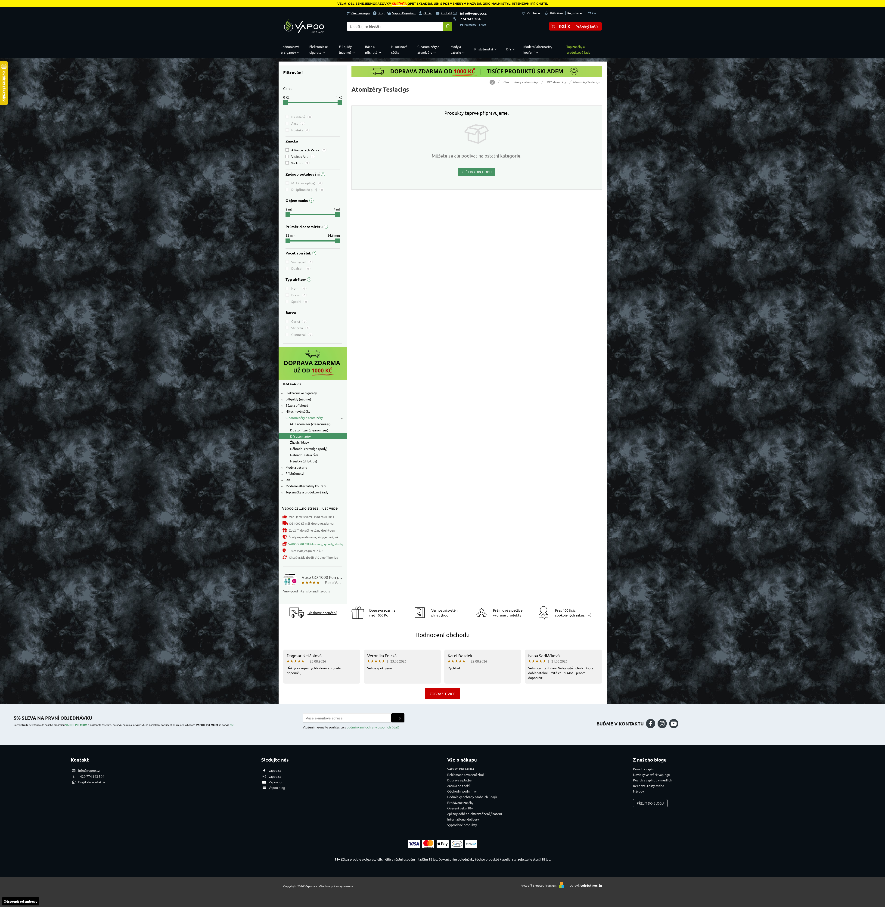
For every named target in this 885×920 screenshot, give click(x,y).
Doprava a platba (459, 780)
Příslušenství (295, 473)
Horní (298, 288)
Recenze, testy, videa (648, 786)
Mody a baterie (296, 467)
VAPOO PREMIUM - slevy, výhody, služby (315, 544)
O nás (427, 13)
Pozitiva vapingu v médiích (652, 780)
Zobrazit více (442, 693)
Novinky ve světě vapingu (651, 774)
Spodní (299, 301)
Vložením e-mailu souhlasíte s (351, 727)
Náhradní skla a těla (304, 455)
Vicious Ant (302, 156)
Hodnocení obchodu (442, 634)
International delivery (463, 819)
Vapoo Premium (404, 13)
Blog (381, 13)
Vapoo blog (277, 787)
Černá (298, 321)
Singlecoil (301, 262)
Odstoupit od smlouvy (20, 901)
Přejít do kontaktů (91, 782)
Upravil (586, 886)
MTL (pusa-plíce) (306, 183)
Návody (638, 791)
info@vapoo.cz (473, 13)
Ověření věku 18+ (460, 808)
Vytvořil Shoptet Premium (538, 886)
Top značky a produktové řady (307, 492)
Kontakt (446, 13)
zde (232, 725)
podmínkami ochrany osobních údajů (373, 727)
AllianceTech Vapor (308, 150)
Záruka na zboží (458, 786)
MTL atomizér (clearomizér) (310, 424)
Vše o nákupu (360, 13)
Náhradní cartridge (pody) (309, 448)
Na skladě (301, 117)
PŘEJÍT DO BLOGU (650, 803)
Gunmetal (301, 334)
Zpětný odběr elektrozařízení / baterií (474, 814)
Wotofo (299, 163)
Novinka (299, 130)
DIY (288, 479)
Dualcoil (300, 268)
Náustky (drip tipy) (303, 461)
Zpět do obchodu (477, 172)
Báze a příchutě (297, 405)
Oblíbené (533, 13)
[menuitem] (291, 49)
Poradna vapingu (645, 769)
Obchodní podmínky (462, 791)
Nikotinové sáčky (298, 411)
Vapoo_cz (276, 782)
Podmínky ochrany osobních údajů (472, 797)
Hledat (447, 26)
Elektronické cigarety (301, 393)
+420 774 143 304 (91, 776)
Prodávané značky (460, 802)
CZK (591, 13)
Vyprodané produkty (462, 825)
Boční (298, 295)
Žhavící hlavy (299, 442)
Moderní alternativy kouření (306, 486)
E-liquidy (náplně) (298, 399)
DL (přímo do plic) (307, 189)
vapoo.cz (275, 770)
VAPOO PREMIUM (76, 725)
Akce (297, 123)
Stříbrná (299, 328)
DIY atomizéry (300, 436)
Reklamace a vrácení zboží (466, 774)
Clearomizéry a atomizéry (304, 417)
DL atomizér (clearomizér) (309, 430)
